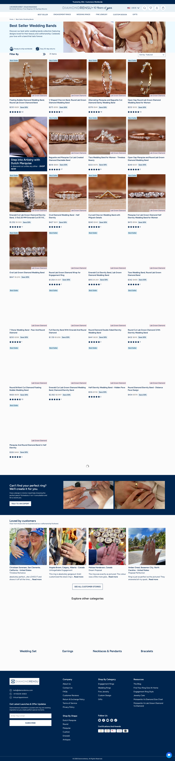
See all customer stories (87, 587)
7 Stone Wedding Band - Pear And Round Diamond (27, 331)
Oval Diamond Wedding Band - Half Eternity (64, 216)
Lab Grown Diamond (39, 96)
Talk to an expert (20, 503)
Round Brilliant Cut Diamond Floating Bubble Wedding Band (25, 388)
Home (11, 19)
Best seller (43, 15)
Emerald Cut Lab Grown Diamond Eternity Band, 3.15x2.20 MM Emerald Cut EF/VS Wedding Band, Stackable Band (27, 216)
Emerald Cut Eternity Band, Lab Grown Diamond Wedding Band (105, 273)
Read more (37, 579)
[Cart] (163, 8)
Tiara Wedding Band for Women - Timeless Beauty (106, 158)
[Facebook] (103, 720)
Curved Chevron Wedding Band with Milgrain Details (104, 216)
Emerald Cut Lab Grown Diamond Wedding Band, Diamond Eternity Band (67, 388)
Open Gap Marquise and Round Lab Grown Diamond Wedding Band (146, 158)
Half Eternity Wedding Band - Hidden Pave (106, 387)
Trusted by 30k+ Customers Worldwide (87, 2)
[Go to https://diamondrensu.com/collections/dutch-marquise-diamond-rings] (28, 137)
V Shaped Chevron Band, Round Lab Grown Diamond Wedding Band (67, 101)
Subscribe (30, 723)
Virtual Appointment (30, 7)
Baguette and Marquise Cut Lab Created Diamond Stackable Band (66, 158)
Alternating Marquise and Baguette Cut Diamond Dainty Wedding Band (105, 101)
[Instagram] (99, 720)
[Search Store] (144, 8)
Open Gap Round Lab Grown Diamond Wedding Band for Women (144, 101)
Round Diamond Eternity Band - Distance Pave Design (145, 388)
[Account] (157, 8)
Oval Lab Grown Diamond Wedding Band (27, 272)
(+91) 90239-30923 (16, 7)
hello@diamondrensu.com (23, 690)
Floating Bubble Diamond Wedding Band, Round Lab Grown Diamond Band (27, 101)
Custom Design (120, 15)
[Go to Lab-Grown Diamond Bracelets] (147, 625)
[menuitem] (16, 6)
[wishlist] (150, 8)
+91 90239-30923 (20, 694)
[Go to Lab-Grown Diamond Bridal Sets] (28, 625)
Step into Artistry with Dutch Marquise (25, 161)
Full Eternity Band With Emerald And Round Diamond (67, 331)
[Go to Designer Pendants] (107, 625)
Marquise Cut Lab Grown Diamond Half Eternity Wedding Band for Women (144, 216)
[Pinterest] (111, 720)
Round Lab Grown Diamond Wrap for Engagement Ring (64, 273)
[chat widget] (169, 755)
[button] (133, 8)
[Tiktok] (115, 720)
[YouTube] (107, 720)
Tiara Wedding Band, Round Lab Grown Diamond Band (144, 273)
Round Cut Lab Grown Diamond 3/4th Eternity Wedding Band (144, 331)
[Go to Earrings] (67, 625)
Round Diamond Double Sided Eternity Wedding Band (104, 331)
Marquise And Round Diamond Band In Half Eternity (28, 446)
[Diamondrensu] (87, 7)
